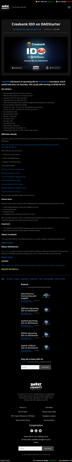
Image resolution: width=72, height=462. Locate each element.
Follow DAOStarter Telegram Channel (15, 188)
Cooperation (36, 425)
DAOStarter (44, 81)
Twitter (10, 243)
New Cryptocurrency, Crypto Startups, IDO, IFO (27, 29)
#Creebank (9, 279)
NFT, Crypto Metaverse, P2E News (23, 416)
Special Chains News (23, 420)
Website (4, 243)
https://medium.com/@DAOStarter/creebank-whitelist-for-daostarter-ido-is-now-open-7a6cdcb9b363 (33, 265)
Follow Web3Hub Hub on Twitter (13, 184)
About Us (23, 407)
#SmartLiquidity (49, 279)
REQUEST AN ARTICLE (9, 269)
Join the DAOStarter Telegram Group (14, 177)
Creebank (5, 81)
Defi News (49, 407)
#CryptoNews (24, 279)
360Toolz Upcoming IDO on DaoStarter (29, 309)
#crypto (16, 279)
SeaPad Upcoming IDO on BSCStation (29, 321)
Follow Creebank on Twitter (11, 173)
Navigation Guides (49, 416)
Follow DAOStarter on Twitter (12, 180)
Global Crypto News (49, 412)
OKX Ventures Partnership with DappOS (28, 295)
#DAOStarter (34, 279)
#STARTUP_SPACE (60, 279)
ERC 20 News (22, 412)
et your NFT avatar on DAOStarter (14, 169)
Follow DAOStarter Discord (12, 192)
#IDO (40, 279)
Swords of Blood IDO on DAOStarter (29, 346)
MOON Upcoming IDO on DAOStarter (29, 334)
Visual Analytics (49, 420)
